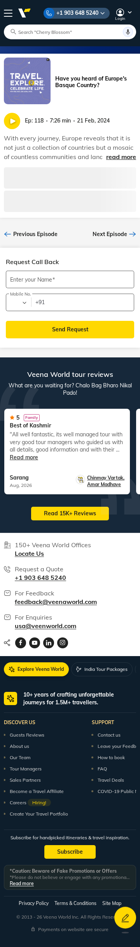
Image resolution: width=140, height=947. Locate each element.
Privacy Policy (34, 903)
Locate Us (29, 553)
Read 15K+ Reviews (70, 513)
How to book (111, 757)
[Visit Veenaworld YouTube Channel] (34, 642)
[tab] (36, 669)
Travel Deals (111, 780)
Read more (22, 883)
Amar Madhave (104, 484)
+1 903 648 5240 (77, 12)
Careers (28, 802)
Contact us (109, 735)
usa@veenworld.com (45, 626)
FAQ (102, 769)
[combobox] (18, 302)
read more (121, 157)
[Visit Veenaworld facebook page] (20, 642)
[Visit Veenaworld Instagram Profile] (62, 642)
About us (19, 746)
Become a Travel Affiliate (37, 791)
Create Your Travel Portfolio (39, 814)
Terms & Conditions (75, 903)
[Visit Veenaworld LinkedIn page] (48, 642)
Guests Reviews (27, 735)
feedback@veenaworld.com (56, 602)
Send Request (70, 329)
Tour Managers (26, 769)
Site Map (111, 903)
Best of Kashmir (30, 425)
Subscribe (70, 851)
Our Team (20, 757)
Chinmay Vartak (105, 478)
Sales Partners (25, 780)
